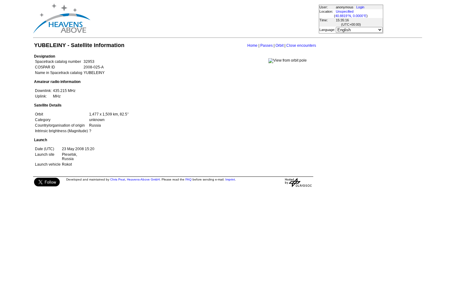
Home (252, 45)
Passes (266, 45)
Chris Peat (117, 179)
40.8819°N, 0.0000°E (350, 16)
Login (360, 7)
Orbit (279, 45)
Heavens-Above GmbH (143, 179)
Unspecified (344, 11)
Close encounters (301, 45)
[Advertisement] (204, 19)
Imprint (230, 179)
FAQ (188, 179)
